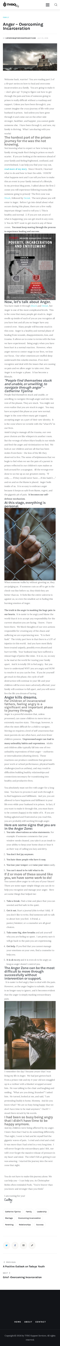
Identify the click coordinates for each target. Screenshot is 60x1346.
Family (6, 17)
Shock (7, 198)
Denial (27, 198)
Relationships (25, 1225)
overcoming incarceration (29, 1218)
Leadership (42, 1212)
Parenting (9, 1225)
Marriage (9, 1218)
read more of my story (15, 169)
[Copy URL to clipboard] (32, 1245)
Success (40, 1225)
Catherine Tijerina (13, 1212)
